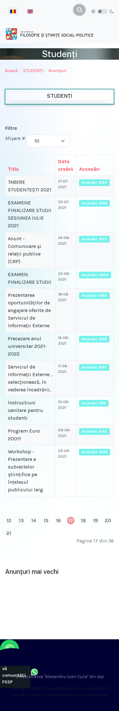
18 (83, 520)
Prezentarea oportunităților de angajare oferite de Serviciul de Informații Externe (29, 310)
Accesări (89, 169)
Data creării (65, 165)
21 (8, 533)
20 (108, 520)
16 (58, 520)
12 (9, 520)
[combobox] (79, 9)
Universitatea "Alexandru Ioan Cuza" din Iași (60, 676)
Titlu (13, 169)
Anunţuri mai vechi (32, 571)
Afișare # (15, 138)
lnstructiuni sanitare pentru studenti (25, 410)
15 (46, 520)
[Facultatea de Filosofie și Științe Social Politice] (49, 34)
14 (33, 520)
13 (21, 520)
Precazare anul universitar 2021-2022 (27, 346)
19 (95, 520)
